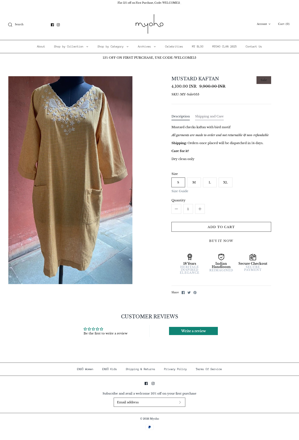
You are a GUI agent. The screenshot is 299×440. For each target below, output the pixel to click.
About (41, 46)
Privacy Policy (175, 369)
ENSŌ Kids (109, 369)
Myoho (154, 418)
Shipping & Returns (140, 369)
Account (262, 23)
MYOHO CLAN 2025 (224, 46)
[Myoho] (149, 24)
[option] (70, 180)
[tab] (180, 117)
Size (174, 174)
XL (225, 182)
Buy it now (221, 241)
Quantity (178, 200)
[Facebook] (52, 24)
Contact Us (254, 46)
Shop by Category (111, 46)
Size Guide (179, 191)
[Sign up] (180, 402)
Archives (145, 46)
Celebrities (174, 46)
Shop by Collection (69, 46)
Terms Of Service (209, 369)
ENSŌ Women (85, 369)
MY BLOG (197, 46)
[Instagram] (58, 24)
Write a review (193, 331)
